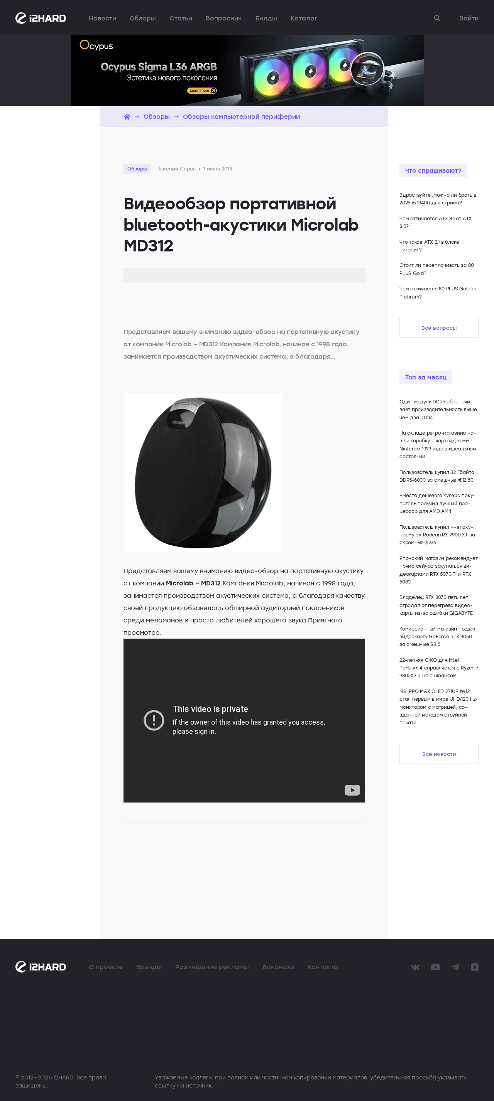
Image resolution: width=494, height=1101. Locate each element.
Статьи (180, 18)
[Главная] (127, 116)
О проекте (106, 967)
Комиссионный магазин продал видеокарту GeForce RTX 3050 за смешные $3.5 (438, 636)
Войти (469, 18)
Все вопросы (439, 327)
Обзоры (143, 18)
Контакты (323, 967)
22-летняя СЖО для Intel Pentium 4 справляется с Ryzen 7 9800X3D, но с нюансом (439, 668)
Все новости (439, 753)
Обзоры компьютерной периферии (241, 116)
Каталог (304, 18)
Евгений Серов (177, 168)
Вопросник (224, 18)
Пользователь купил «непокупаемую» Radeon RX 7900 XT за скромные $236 (437, 535)
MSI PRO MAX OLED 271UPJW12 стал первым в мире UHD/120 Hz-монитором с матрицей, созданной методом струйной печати (438, 707)
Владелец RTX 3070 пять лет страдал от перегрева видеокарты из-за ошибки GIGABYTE (436, 605)
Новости (102, 18)
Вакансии (278, 967)
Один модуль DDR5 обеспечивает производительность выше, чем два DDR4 (438, 409)
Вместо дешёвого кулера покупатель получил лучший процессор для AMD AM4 (437, 503)
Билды (266, 18)
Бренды (149, 967)
